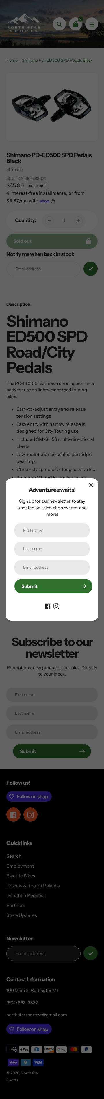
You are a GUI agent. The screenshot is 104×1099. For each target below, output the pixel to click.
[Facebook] (48, 606)
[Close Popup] (90, 484)
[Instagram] (56, 606)
